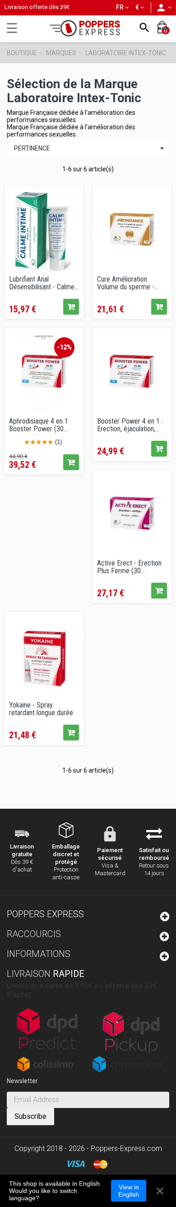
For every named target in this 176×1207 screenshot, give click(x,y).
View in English (128, 1190)
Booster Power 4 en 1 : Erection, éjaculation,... (130, 425)
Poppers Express (45, 914)
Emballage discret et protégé (66, 854)
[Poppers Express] (88, 28)
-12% (64, 347)
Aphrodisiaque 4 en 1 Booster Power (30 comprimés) (38, 425)
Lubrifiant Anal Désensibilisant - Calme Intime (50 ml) (41, 283)
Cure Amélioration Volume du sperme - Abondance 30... (125, 283)
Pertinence (90, 148)
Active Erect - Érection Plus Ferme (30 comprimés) (129, 567)
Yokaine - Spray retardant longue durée (41, 709)
